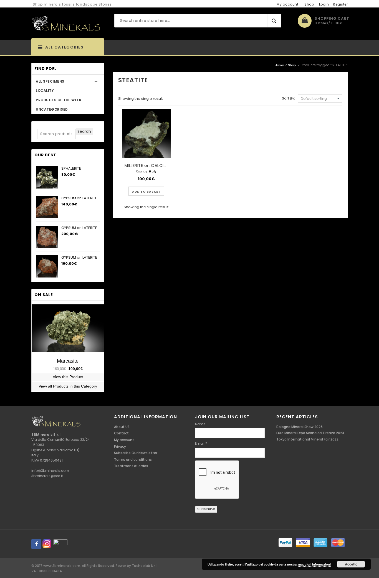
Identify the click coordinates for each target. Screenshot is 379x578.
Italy (152, 171)
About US (122, 426)
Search (84, 131)
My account (287, 4)
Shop (309, 4)
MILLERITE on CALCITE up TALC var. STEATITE (170, 165)
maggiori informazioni (314, 564)
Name (200, 424)
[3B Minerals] (66, 23)
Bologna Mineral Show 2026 (299, 426)
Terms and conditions (133, 459)
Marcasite (68, 361)
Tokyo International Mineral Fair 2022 (307, 439)
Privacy (120, 446)
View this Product (68, 377)
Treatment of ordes (131, 466)
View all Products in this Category (68, 386)
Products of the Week (58, 100)
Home (279, 65)
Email (201, 443)
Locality (45, 90)
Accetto (351, 564)
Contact (121, 433)
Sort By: (288, 98)
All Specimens (50, 81)
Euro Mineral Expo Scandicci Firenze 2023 (310, 433)
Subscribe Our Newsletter (135, 452)
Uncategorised (52, 109)
